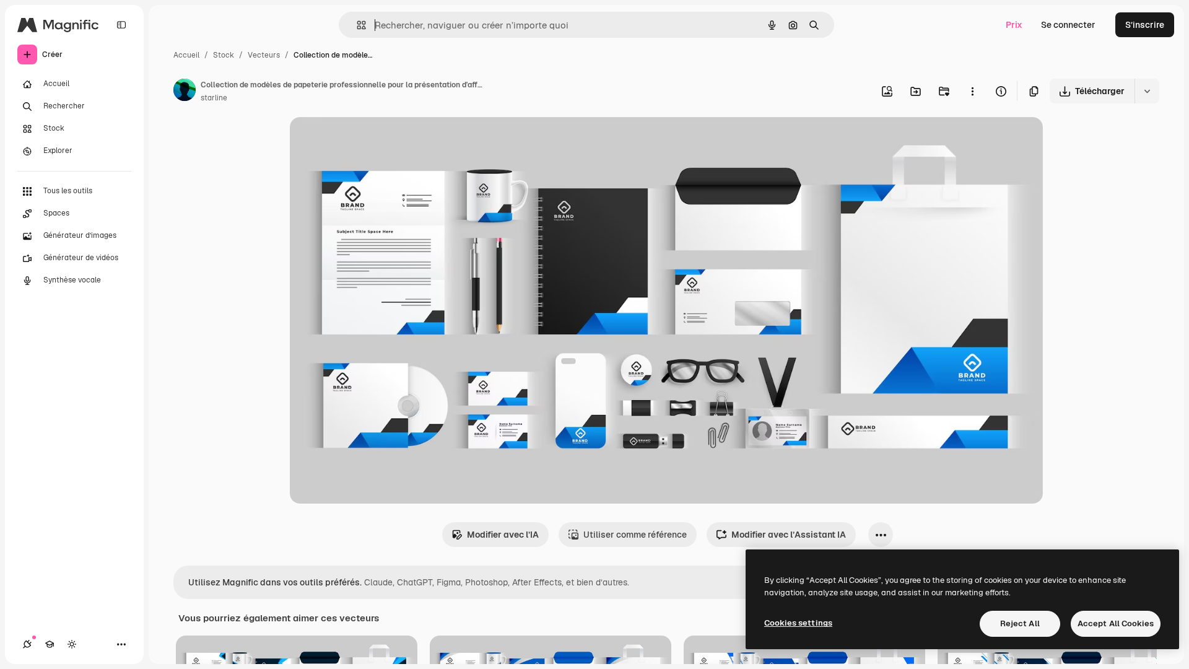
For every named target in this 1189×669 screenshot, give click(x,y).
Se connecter (1068, 24)
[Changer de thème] (72, 644)
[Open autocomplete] (356, 25)
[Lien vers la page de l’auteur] (184, 92)
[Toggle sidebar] (121, 25)
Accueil (186, 55)
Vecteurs (264, 55)
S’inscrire (1144, 24)
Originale (371, 141)
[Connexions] (27, 644)
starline (214, 98)
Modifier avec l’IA (503, 534)
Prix (1014, 24)
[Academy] (49, 644)
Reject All (1020, 623)
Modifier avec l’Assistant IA (788, 534)
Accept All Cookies (1116, 623)
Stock (223, 55)
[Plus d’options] (972, 91)
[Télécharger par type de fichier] (1147, 91)
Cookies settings (798, 623)
